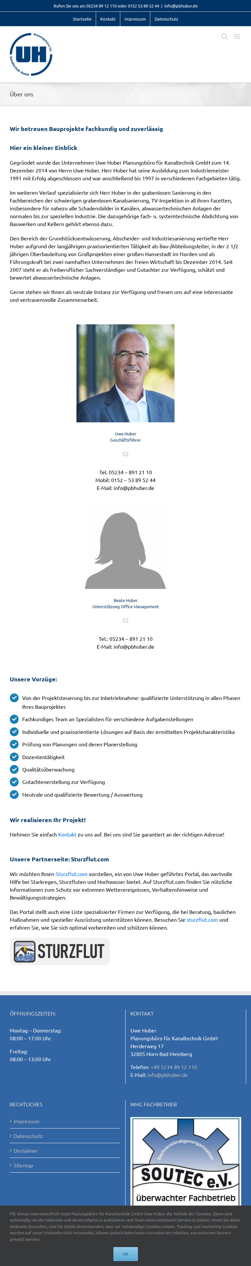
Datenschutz (28, 1135)
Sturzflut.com (72, 873)
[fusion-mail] (125, 454)
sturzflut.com (202, 919)
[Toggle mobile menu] (237, 36)
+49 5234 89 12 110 (174, 1066)
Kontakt (67, 834)
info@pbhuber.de (181, 5)
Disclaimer (26, 1150)
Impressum (27, 1121)
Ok (125, 1254)
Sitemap (23, 1165)
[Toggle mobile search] (224, 36)
